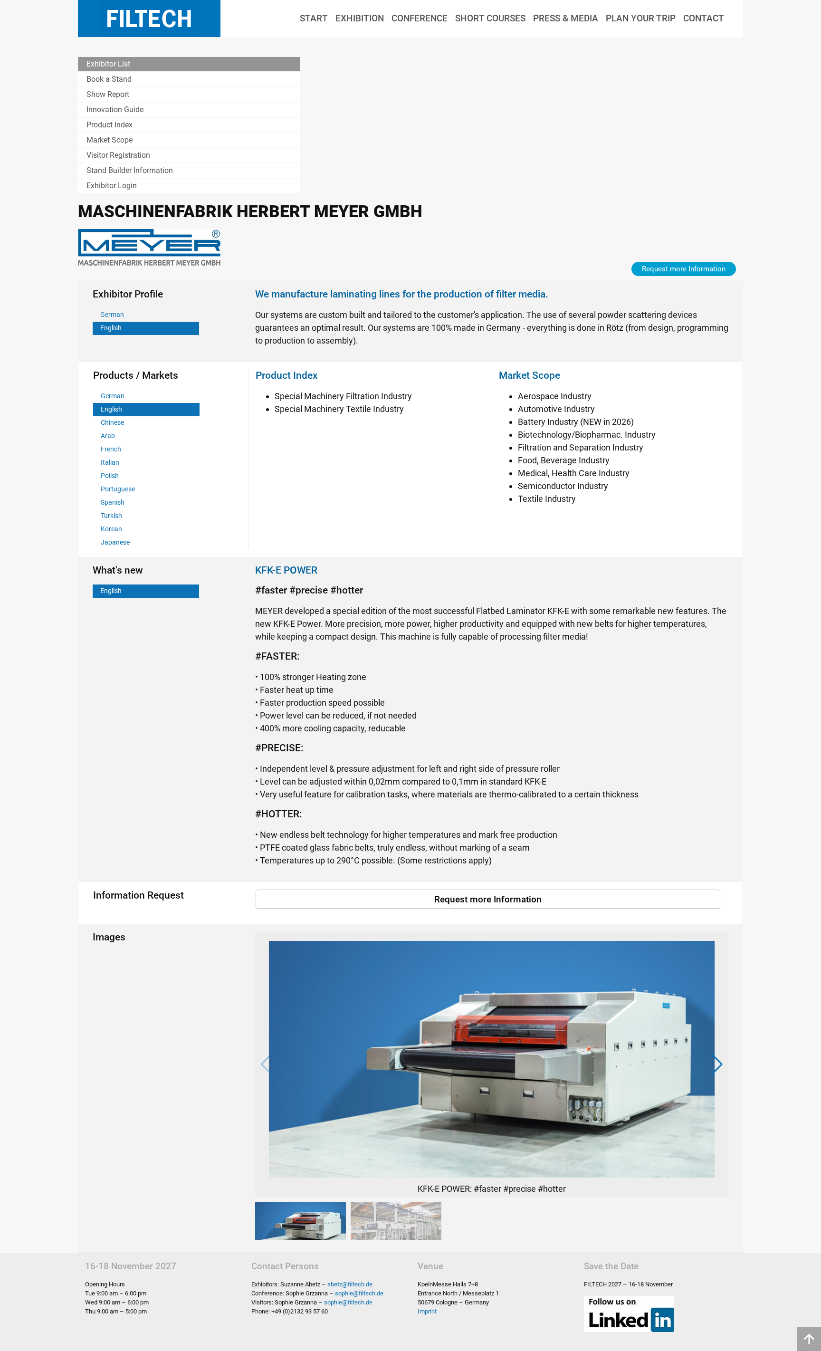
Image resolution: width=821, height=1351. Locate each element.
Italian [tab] (110, 463)
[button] (717, 1064)
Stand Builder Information (129, 170)
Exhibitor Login (111, 185)
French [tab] (111, 449)
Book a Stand (109, 79)
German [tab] (112, 315)
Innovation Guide (114, 109)
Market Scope (109, 139)
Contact (703, 18)
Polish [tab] (110, 476)
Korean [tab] (111, 529)
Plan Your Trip (641, 18)
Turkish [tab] (111, 516)
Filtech (149, 18)
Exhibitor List (108, 63)
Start (314, 18)
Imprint (427, 1311)
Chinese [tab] (112, 423)
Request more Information (684, 269)
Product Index (109, 124)
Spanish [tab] (112, 502)
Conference (419, 18)
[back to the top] (809, 1339)
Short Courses (490, 18)
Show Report (107, 94)
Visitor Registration (118, 155)
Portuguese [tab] (118, 489)
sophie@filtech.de (359, 1293)
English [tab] (111, 328)
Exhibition (359, 18)
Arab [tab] (108, 436)
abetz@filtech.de (349, 1284)
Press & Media (565, 18)
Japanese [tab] (115, 542)
